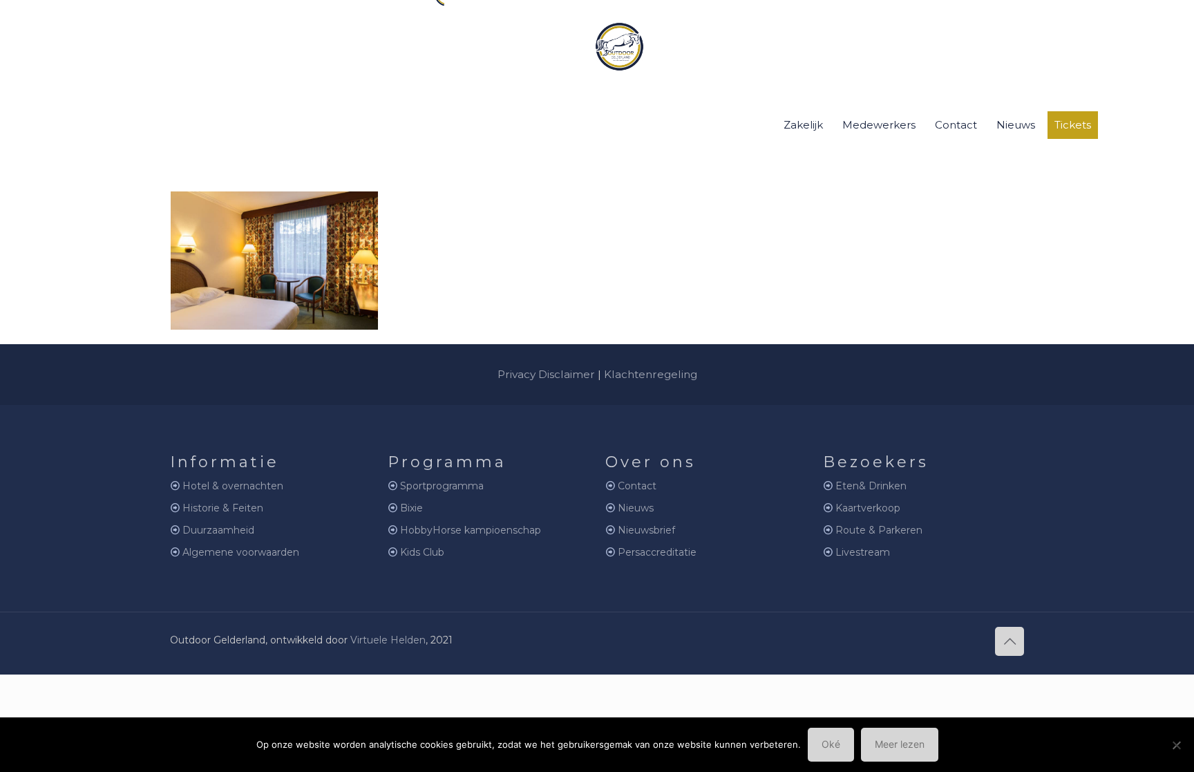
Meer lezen (900, 744)
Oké (831, 744)
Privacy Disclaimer (546, 374)
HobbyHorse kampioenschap (470, 530)
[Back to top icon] (1009, 641)
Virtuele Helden (388, 640)
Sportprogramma (442, 486)
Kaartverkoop (867, 508)
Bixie (411, 508)
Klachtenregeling (650, 374)
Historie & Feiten (222, 508)
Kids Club (422, 552)
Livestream (862, 552)
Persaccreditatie (657, 552)
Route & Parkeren (878, 530)
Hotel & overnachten (232, 486)
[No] (1177, 745)
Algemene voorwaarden (240, 552)
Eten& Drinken (871, 486)
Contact (637, 486)
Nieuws (636, 508)
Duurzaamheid (218, 530)
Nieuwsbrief (646, 530)
